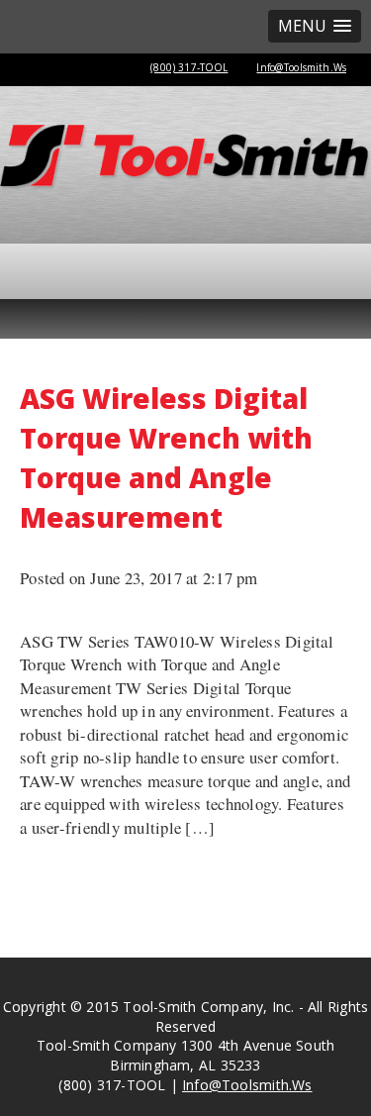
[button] (314, 26)
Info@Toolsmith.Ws (301, 67)
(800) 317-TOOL (189, 67)
